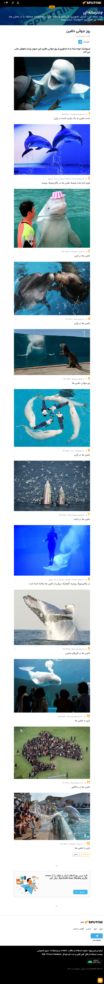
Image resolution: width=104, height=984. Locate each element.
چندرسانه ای (85, 854)
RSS (43, 954)
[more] (15, 114)
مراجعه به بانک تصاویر (56, 179)
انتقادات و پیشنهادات (58, 951)
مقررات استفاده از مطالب (78, 950)
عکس (75, 854)
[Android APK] (94, 962)
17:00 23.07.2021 (83, 37)
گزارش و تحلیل (79, 928)
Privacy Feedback (54, 954)
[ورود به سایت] (18, 2)
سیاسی (88, 928)
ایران (95, 928)
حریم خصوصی (43, 950)
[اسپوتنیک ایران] (93, 5)
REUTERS (65, 114)
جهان (101, 928)
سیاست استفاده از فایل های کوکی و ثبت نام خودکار (83, 954)
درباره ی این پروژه (96, 950)
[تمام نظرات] (100, 980)
